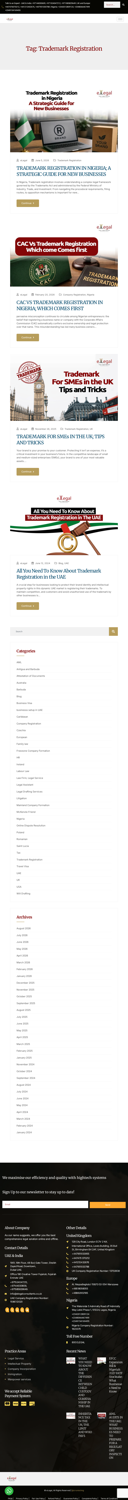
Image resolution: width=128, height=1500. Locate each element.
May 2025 (22, 1030)
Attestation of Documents (31, 675)
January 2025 (24, 1057)
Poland (20, 832)
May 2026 (22, 948)
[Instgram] (22, 1309)
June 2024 (23, 1098)
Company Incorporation (22, 1368)
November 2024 (25, 1064)
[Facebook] (7, 1309)
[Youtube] (27, 1309)
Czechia (21, 730)
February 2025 (25, 1050)
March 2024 (23, 1118)
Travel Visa (23, 866)
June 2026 (22, 941)
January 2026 (24, 976)
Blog (61, 563)
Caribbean (22, 716)
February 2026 (25, 969)
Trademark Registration (69, 160)
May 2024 (22, 1105)
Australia (21, 682)
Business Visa (24, 703)
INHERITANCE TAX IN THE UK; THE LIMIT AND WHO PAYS (85, 1424)
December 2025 (25, 982)
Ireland (20, 764)
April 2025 (22, 1037)
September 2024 (26, 1077)
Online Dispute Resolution (31, 825)
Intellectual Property (19, 1363)
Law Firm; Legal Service (30, 777)
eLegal (23, 160)
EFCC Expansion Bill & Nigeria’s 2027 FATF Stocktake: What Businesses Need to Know (116, 1375)
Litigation (22, 798)
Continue (26, 203)
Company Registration (74, 294)
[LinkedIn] (17, 1309)
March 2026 (23, 962)
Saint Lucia (23, 846)
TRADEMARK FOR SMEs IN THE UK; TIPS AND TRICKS (60, 440)
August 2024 (24, 1084)
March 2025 (23, 1044)
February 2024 (25, 1125)
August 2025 (24, 1009)
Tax (18, 852)
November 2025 (25, 989)
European (22, 737)
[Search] (123, 5)
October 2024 (24, 1071)
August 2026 (24, 928)
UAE (66, 563)
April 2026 (22, 955)
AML (19, 662)
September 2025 (26, 1003)
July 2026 (22, 935)
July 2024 (22, 1091)
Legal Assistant (25, 784)
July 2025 (22, 1016)
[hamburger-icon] (120, 19)
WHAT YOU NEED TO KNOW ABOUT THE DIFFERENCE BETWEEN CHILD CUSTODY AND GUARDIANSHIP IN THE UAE (85, 1382)
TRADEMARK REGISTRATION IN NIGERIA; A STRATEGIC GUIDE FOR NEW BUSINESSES (64, 171)
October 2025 (24, 996)
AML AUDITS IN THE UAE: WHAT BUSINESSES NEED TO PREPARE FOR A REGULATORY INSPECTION (116, 1436)
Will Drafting (23, 893)
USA (19, 886)
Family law (22, 743)
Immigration (15, 1374)
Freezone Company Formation (33, 750)
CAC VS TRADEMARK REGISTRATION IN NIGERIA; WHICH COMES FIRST (60, 305)
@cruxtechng (78, 1490)
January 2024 (24, 1132)
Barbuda (21, 689)
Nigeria (90, 294)
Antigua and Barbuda (28, 669)
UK (91, 429)
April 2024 (22, 1112)
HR (18, 757)
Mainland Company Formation (33, 805)
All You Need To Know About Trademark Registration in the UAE (59, 574)
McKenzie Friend (26, 811)
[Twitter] (12, 1309)
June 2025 (22, 1023)
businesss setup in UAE (30, 709)
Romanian (22, 839)
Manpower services (19, 1379)
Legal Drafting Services (29, 791)
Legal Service (16, 1358)
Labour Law (23, 771)
